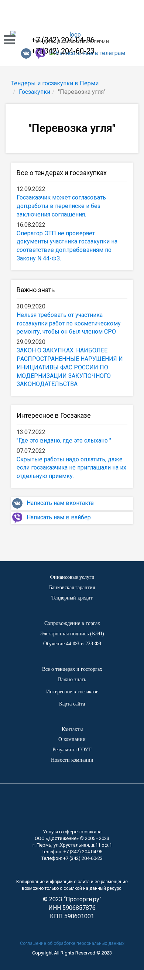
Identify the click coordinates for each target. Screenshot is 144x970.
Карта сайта (72, 704)
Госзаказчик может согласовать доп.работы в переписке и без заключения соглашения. (61, 206)
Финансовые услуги (72, 577)
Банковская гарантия (72, 587)
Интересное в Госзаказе (54, 415)
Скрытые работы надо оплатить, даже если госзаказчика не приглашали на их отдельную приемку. (71, 468)
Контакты (72, 729)
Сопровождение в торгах (72, 623)
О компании (72, 739)
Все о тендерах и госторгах (72, 669)
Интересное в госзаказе (72, 691)
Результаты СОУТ (72, 749)
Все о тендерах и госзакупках (62, 173)
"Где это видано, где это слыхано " (64, 440)
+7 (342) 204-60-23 (63, 51)
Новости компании (72, 760)
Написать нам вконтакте (60, 502)
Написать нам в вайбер (59, 517)
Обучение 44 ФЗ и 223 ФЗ (72, 643)
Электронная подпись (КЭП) (72, 633)
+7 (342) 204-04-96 (63, 39)
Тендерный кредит (72, 598)
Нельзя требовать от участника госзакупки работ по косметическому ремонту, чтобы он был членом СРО (69, 323)
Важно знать (36, 290)
